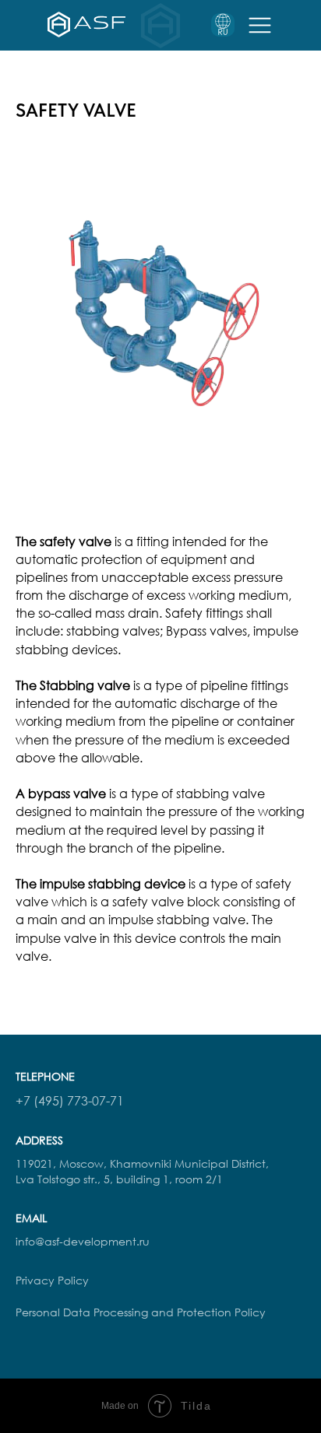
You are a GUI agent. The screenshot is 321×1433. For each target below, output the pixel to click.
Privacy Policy (52, 1280)
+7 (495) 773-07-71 (70, 1101)
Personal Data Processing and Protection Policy (141, 1312)
